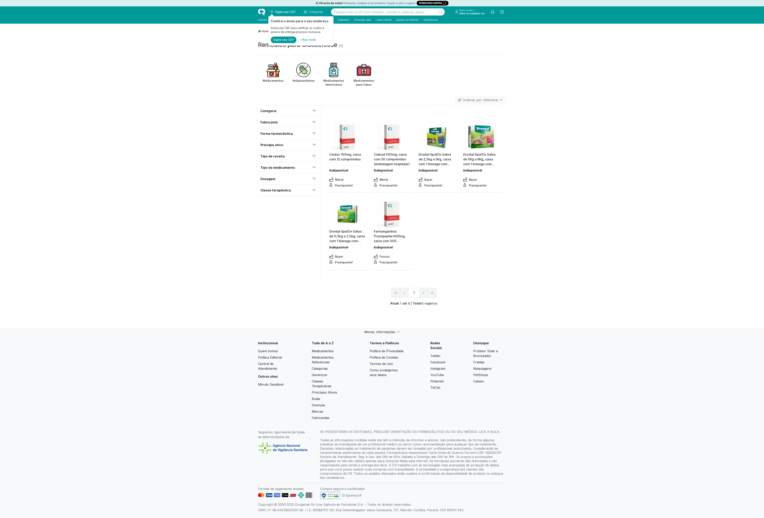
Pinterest (437, 381)
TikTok (435, 388)
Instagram (437, 369)
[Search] (441, 12)
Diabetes (344, 20)
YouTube (437, 375)
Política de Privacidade (386, 351)
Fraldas (478, 362)
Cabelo (478, 381)
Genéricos (431, 20)
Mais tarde (308, 40)
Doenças (318, 405)
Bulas (316, 399)
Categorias (320, 369)
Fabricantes (320, 418)
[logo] (261, 12)
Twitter (435, 356)
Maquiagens (482, 369)
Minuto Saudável (271, 384)
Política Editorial (270, 357)
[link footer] (330, 495)
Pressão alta (362, 20)
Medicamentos (323, 351)
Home (265, 31)
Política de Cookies (384, 357)
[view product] (347, 137)
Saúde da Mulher (407, 20)
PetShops (480, 375)
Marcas (317, 411)
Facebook (437, 362)
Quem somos (268, 351)
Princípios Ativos (324, 392)
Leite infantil (383, 20)
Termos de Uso (381, 364)
